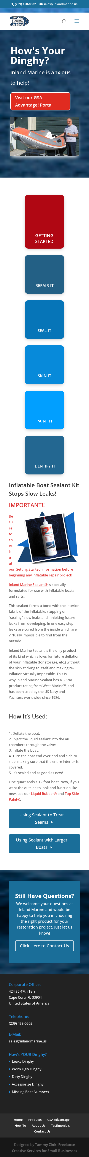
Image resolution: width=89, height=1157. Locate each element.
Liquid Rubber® (44, 793)
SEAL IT (44, 330)
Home (18, 1120)
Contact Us (42, 1131)
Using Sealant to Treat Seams (41, 818)
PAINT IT (44, 421)
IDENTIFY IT (44, 466)
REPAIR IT (44, 285)
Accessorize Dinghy (27, 1084)
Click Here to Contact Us (44, 946)
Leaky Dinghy (23, 1061)
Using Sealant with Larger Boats (41, 843)
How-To (20, 1125)
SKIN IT (44, 375)
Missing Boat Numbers (30, 1091)
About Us (38, 1125)
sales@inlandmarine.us (28, 1041)
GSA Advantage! (58, 1120)
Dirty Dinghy (22, 1076)
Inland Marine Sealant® (28, 584)
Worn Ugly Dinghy (26, 1069)
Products (35, 1120)
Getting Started (28, 569)
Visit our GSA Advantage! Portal (34, 101)
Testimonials (60, 1125)
